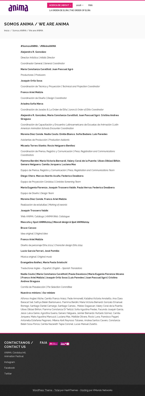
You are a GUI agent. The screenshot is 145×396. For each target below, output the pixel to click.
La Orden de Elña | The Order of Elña (69, 10)
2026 (78, 5)
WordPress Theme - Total (46, 390)
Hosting (84, 390)
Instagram (9, 362)
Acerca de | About (59, 5)
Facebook (9, 367)
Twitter (8, 373)
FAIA (90, 5)
